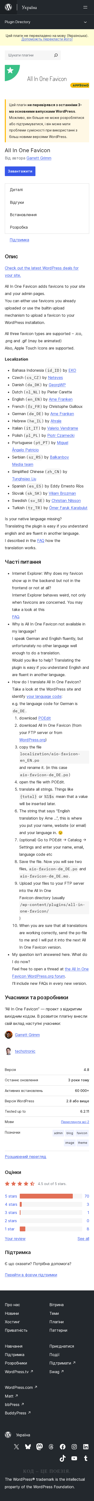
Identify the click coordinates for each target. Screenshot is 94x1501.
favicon (82, 1133)
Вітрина (56, 1304)
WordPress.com (21, 1387)
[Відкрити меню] (86, 7)
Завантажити (20, 171)
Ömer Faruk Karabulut (68, 507)
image (69, 1143)
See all (83, 1238)
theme (82, 1143)
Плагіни (56, 1321)
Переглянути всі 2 (75, 1122)
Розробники (16, 1363)
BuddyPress (18, 1413)
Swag (56, 1371)
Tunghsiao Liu (24, 478)
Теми (54, 1313)
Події (54, 1354)
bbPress (14, 1404)
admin (58, 1133)
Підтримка (19, 239)
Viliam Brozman (62, 493)
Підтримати (62, 1363)
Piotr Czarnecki (60, 435)
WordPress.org (32, 739)
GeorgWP (57, 384)
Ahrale (56, 420)
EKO (72, 370)
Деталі (16, 189)
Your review (15, 1238)
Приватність (16, 1330)
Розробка (19, 227)
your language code (44, 696)
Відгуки (17, 202)
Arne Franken (61, 399)
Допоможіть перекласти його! (47, 39)
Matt (11, 1396)
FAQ (40, 540)
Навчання (13, 1346)
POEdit (44, 718)
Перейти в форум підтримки (31, 1274)
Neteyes (55, 377)
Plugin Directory (17, 22)
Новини (12, 1313)
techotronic (25, 1051)
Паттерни (58, 1330)
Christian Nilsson (66, 500)
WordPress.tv (19, 1371)
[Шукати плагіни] (56, 55)
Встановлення (23, 214)
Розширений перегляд (25, 1156)
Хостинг (12, 1321)
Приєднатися (61, 1346)
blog (70, 1133)
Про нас (12, 1304)
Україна (23, 1434)
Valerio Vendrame (62, 428)
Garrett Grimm (39, 158)
